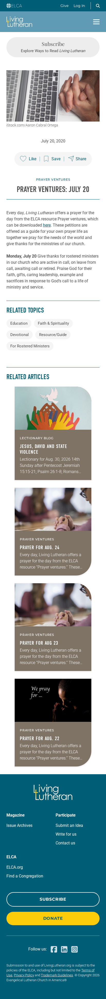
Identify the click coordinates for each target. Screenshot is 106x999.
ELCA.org (14, 867)
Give (64, 5)
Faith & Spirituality (53, 323)
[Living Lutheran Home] (19, 22)
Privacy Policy (24, 975)
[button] (98, 6)
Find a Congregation (24, 876)
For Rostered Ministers (30, 346)
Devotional (19, 334)
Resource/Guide (53, 334)
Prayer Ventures (53, 179)
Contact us (65, 843)
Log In (79, 5)
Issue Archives (19, 825)
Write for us (66, 834)
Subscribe (53, 899)
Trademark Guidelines (57, 975)
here (47, 225)
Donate (53, 918)
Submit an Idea (69, 825)
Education (19, 323)
